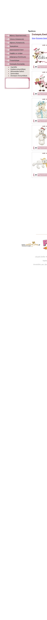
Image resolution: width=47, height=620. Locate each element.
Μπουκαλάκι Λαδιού (17, 71)
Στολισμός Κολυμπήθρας (19, 76)
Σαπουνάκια (15, 73)
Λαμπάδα (14, 67)
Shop (33, 38)
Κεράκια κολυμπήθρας (18, 69)
